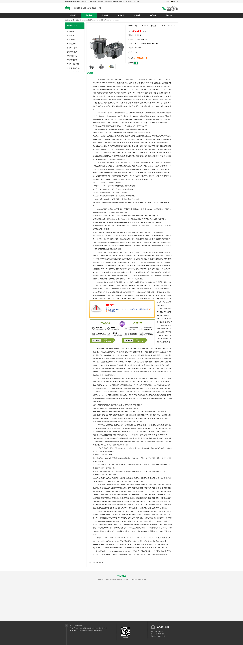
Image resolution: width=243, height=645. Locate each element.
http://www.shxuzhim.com (96, 562)
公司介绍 (121, 15)
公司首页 (73, 15)
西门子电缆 (70, 35)
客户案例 (153, 15)
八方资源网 (80, 630)
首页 (72, 20)
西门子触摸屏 (71, 40)
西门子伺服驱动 (72, 56)
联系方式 (169, 15)
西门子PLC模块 (72, 48)
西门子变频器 (71, 44)
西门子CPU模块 (72, 52)
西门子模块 (70, 31)
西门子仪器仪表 (72, 60)
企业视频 (105, 15)
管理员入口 (93, 630)
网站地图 (99, 630)
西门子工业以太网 (73, 64)
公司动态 (137, 15)
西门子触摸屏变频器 (73, 68)
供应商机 (89, 15)
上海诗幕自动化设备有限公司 (91, 628)
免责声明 (87, 630)
